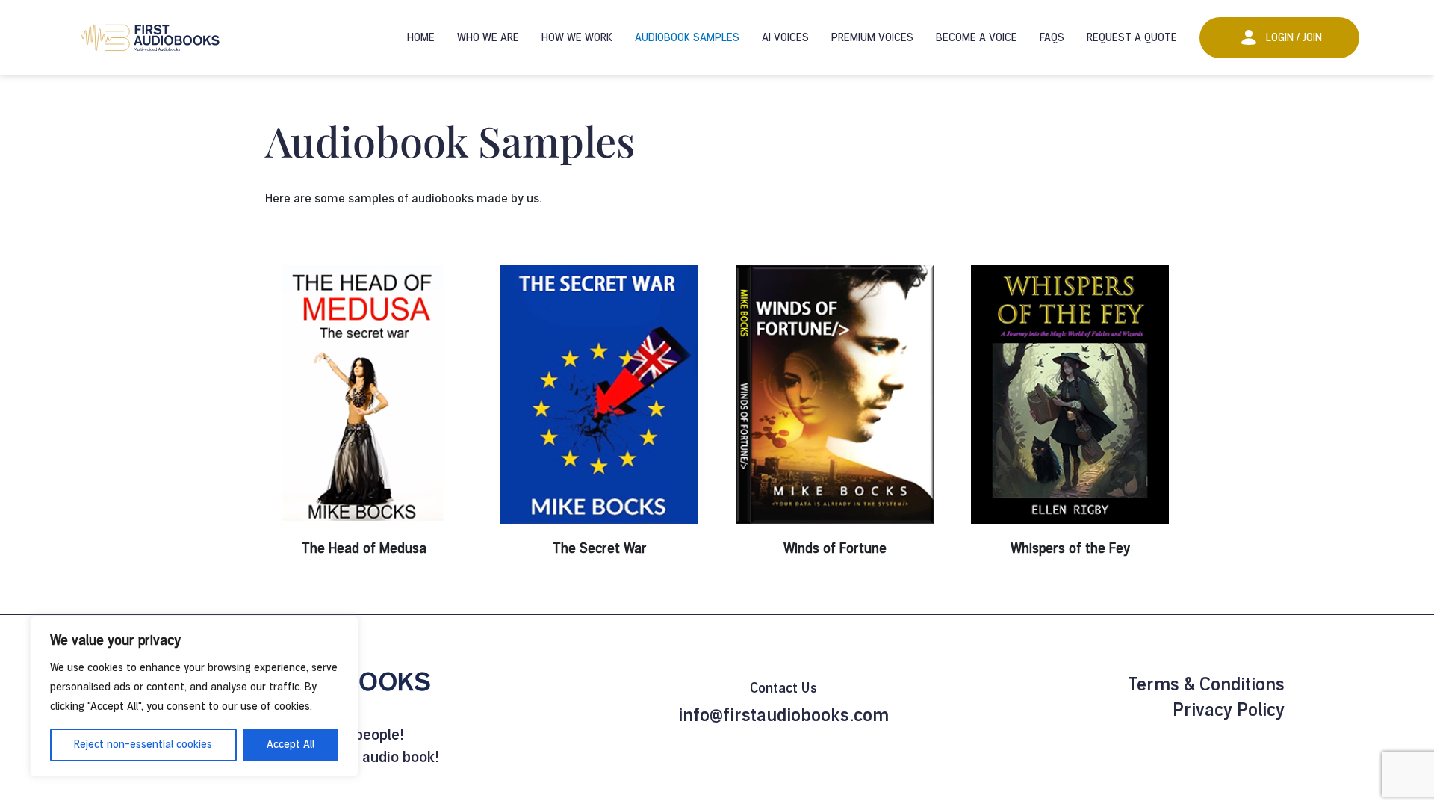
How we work (576, 37)
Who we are (488, 37)
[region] (194, 696)
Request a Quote (1132, 37)
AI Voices (785, 37)
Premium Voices (872, 37)
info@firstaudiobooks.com (783, 715)
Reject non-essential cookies (143, 744)
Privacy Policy (1229, 709)
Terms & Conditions (1206, 684)
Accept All (290, 744)
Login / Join (1294, 37)
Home (421, 37)
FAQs (1052, 37)
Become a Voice (976, 37)
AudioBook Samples (687, 37)
